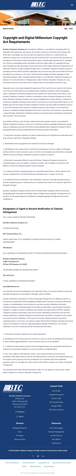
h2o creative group (61, 450)
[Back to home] (38, 5)
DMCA (24, 466)
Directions (21, 412)
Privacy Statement (28, 463)
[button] (72, 5)
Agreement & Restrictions (61, 463)
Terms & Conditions (12, 463)
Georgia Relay (49, 466)
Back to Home (8, 28)
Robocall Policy (35, 466)
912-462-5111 (19, 407)
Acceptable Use (43, 463)
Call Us (21, 416)
